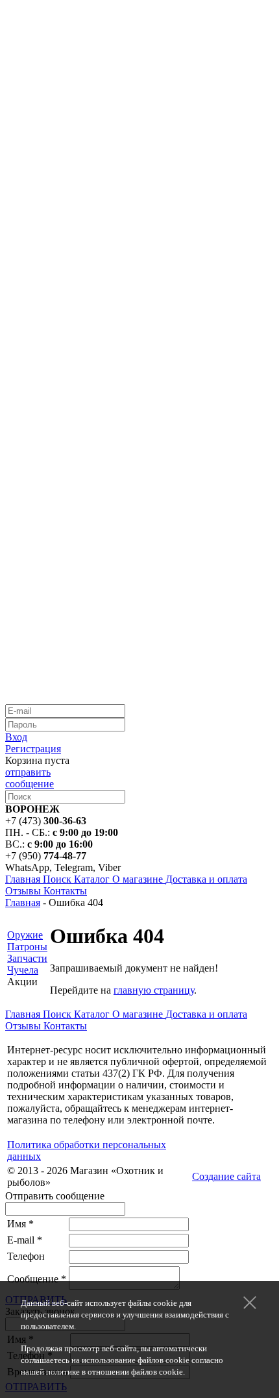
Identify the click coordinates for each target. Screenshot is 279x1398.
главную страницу (154, 990)
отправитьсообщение (29, 777)
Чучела (22, 969)
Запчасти (27, 958)
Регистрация (33, 748)
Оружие (25, 934)
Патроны (27, 946)
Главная (22, 902)
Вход (16, 736)
